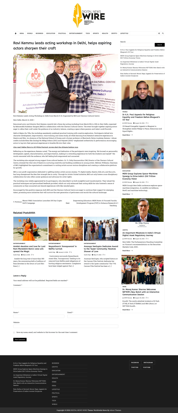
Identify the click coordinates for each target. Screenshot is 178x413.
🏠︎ (15, 33)
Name (16, 312)
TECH (88, 33)
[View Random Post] (159, 33)
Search (123, 42)
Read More (126, 135)
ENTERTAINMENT (76, 33)
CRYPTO (114, 33)
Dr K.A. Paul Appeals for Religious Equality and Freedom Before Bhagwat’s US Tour (141, 117)
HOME (54, 382)
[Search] (163, 33)
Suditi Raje (16, 255)
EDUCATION (50, 33)
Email (70, 312)
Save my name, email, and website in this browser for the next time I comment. (47, 332)
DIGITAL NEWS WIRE (78, 410)
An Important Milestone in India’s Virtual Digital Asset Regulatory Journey (141, 234)
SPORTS (96, 33)
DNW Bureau (128, 123)
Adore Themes (115, 410)
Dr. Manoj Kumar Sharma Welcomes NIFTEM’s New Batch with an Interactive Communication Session (140, 292)
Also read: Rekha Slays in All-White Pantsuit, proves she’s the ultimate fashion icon (45, 147)
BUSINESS (39, 33)
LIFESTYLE (124, 33)
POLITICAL (62, 33)
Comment (17, 285)
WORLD (30, 33)
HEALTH (105, 33)
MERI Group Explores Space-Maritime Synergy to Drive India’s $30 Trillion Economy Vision (139, 176)
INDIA (22, 33)
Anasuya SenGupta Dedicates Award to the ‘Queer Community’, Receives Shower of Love (101, 249)
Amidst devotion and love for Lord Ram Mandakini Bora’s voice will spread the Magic (29, 249)
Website (16, 322)
